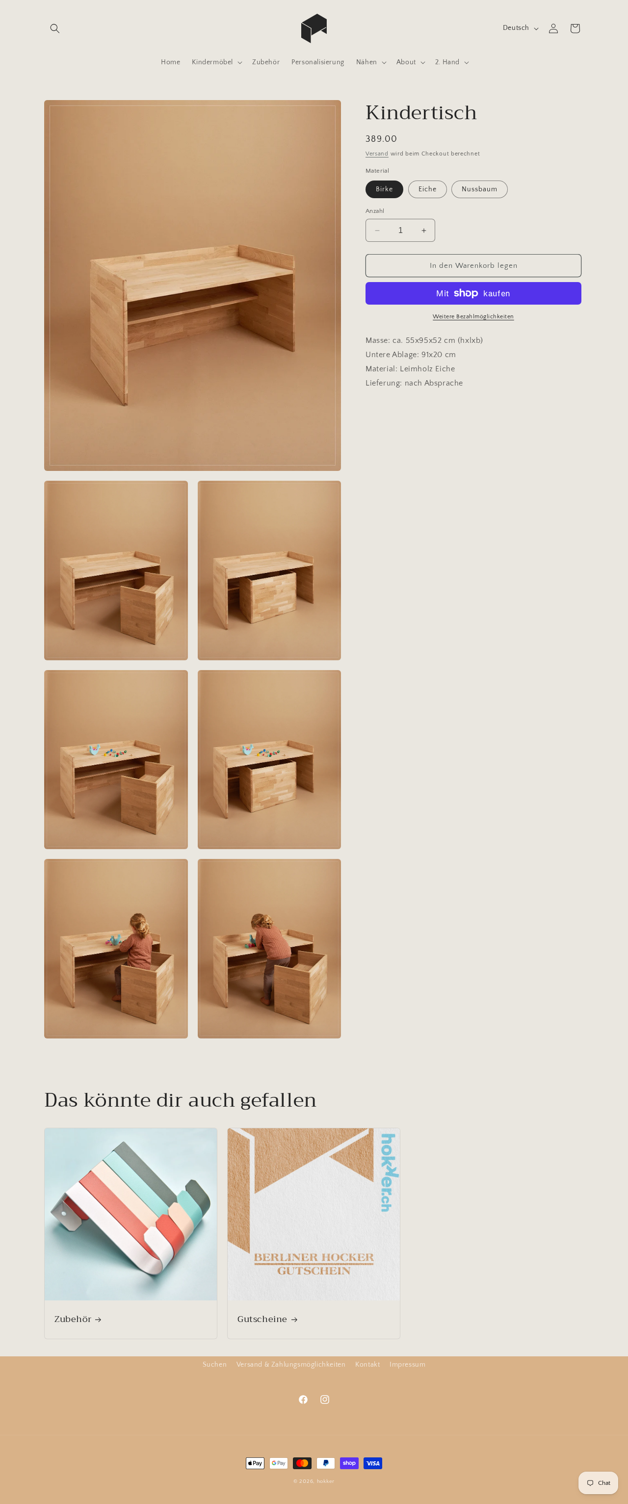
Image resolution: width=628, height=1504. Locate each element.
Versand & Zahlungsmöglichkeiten (291, 1365)
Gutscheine (262, 1319)
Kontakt (367, 1365)
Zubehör (72, 1319)
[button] (55, 28)
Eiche (428, 189)
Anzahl (375, 210)
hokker (326, 1481)
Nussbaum (479, 189)
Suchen (215, 1365)
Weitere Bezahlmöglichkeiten (473, 316)
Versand (377, 154)
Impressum (407, 1365)
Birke (384, 189)
